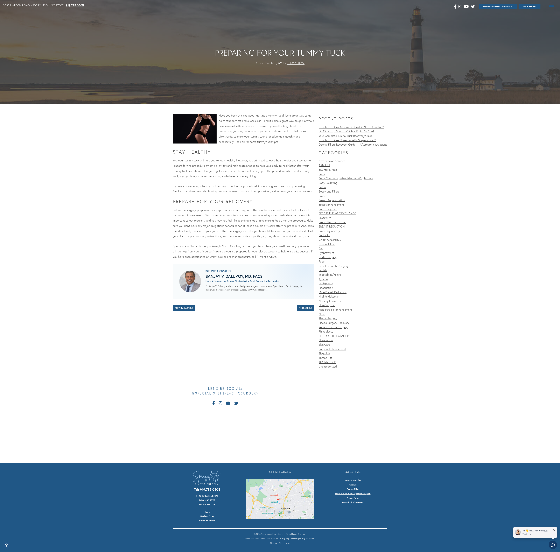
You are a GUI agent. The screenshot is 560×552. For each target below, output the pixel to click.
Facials (323, 270)
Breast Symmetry (329, 231)
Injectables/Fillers (330, 274)
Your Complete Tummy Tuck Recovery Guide (345, 136)
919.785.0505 (75, 5)
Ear (321, 248)
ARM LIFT (324, 165)
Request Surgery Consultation (497, 6)
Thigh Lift (324, 353)
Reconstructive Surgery (333, 327)
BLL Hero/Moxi (328, 169)
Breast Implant (328, 209)
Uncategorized (328, 366)
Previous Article (184, 308)
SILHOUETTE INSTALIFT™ (334, 336)
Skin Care (324, 344)
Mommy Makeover (330, 301)
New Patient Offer (353, 480)
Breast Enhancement (331, 204)
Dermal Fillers (327, 244)
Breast (323, 196)
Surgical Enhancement (332, 349)
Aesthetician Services (332, 161)
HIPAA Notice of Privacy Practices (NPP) (353, 493)
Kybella (323, 279)
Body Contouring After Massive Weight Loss (346, 178)
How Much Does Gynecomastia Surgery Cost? (347, 140)
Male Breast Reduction (332, 292)
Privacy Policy (353, 498)
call (254, 256)
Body (322, 174)
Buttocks (324, 235)
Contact (353, 484)
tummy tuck (258, 136)
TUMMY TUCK (295, 63)
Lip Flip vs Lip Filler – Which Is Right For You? (346, 131)
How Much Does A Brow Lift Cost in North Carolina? (351, 127)
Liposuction (326, 287)
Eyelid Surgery (327, 257)
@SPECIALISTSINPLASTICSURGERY (225, 393)
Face (321, 261)
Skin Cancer (326, 340)
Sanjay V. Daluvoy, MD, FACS (234, 276)
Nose (322, 314)
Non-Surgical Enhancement (335, 309)
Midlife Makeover (329, 296)
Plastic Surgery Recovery (334, 322)
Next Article (305, 308)
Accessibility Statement (353, 502)
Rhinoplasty (326, 331)
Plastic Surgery (328, 318)
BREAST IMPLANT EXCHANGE (337, 213)
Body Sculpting (328, 182)
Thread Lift (325, 357)
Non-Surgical (327, 305)
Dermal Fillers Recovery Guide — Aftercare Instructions (353, 144)
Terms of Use (353, 489)
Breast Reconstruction (332, 222)
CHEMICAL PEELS (330, 239)
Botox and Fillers (329, 191)
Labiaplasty (326, 283)
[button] (552, 6)
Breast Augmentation (332, 200)
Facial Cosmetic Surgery (334, 266)
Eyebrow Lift (326, 252)
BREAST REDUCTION (332, 226)
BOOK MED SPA (529, 6)
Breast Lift (325, 217)
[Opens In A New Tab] (280, 498)
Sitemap (273, 543)
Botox (322, 187)
